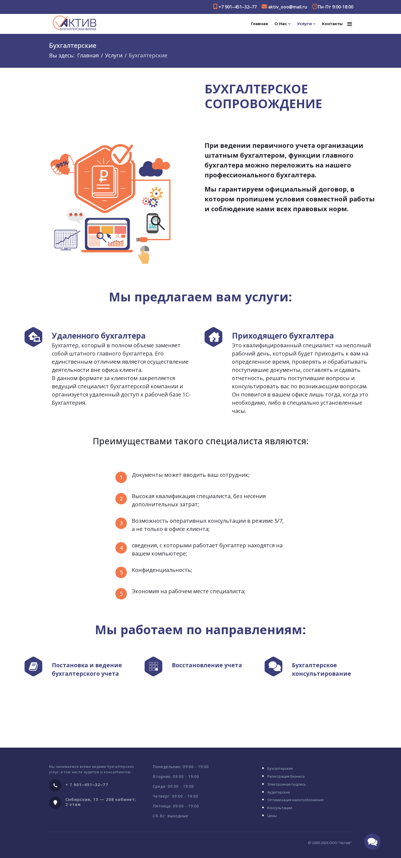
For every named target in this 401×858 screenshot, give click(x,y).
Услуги (304, 23)
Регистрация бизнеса (286, 776)
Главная (259, 23)
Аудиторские (278, 792)
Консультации (279, 807)
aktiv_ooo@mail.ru (287, 7)
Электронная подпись (286, 784)
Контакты (332, 23)
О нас (280, 23)
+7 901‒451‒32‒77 (238, 7)
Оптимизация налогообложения (295, 799)
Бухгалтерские (280, 768)
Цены (272, 815)
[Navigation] (349, 24)
